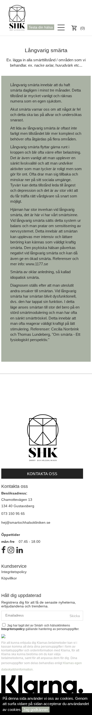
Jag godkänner (35, 709)
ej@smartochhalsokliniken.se (26, 522)
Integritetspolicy (14, 572)
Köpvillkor (9, 578)
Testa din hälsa (41, 27)
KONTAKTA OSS (42, 474)
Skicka (75, 616)
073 (4, 514)
